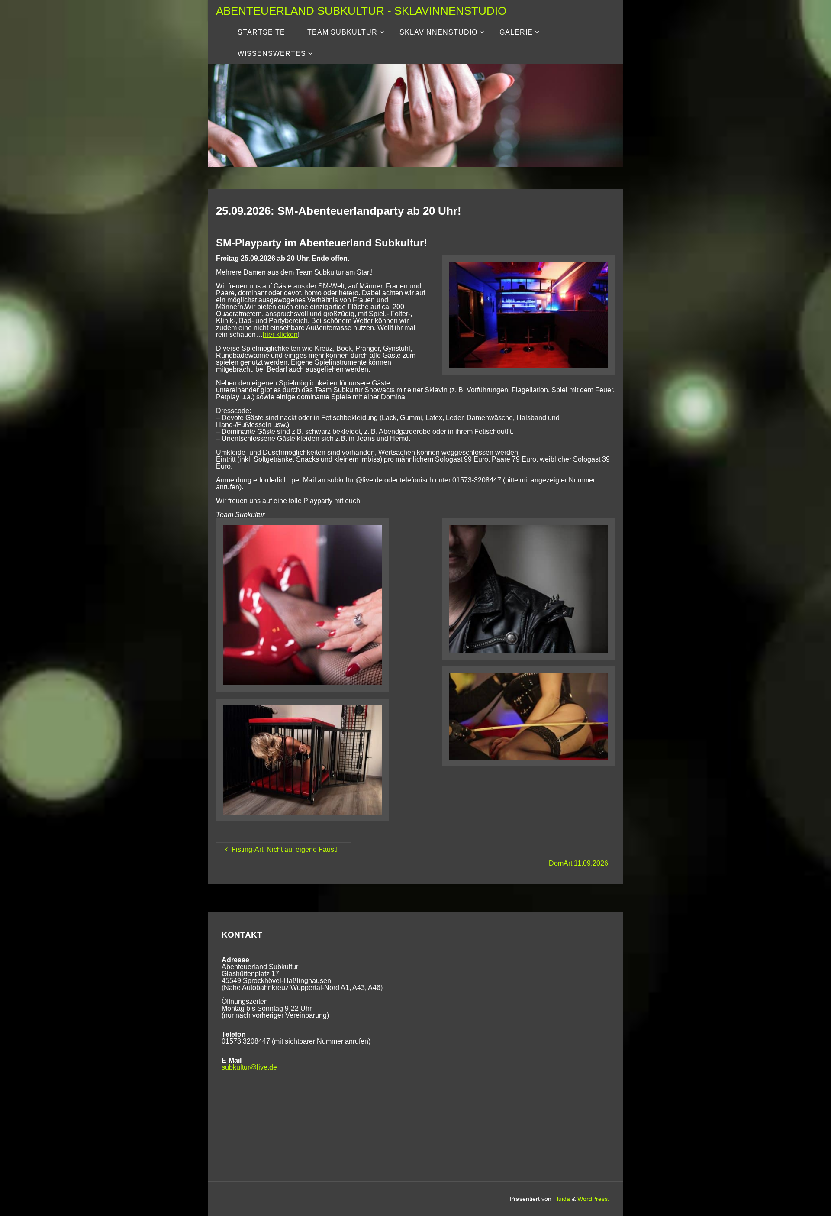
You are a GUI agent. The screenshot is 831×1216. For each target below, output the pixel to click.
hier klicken (280, 334)
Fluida (560, 1198)
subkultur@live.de (249, 1067)
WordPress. (593, 1198)
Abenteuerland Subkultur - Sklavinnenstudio (361, 10)
